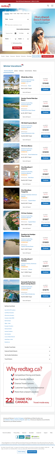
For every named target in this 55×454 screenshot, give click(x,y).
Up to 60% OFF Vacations (10, 310)
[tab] (7, 13)
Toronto (3, 56)
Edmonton (23, 56)
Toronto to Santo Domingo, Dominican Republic (27, 80)
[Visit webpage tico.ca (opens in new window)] (27, 437)
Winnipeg (29, 56)
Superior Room (32, 200)
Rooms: (7, 38)
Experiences (7, 342)
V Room (30, 269)
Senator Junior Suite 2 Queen (28, 110)
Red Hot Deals (8, 320)
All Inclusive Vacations (9, 315)
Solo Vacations (8, 334)
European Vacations (9, 326)
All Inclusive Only (17, 43)
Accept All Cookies (32, 451)
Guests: (20, 38)
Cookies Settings (21, 451)
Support (45, 432)
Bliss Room (31, 177)
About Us (24, 432)
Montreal (18, 56)
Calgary (7, 56)
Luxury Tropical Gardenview (28, 294)
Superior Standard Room (27, 246)
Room (29, 85)
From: (6, 19)
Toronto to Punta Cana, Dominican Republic (26, 126)
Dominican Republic (20, 419)
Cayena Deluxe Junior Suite (27, 133)
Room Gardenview (32, 154)
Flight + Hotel (7, 323)
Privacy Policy (16, 432)
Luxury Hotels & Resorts (10, 336)
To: (6, 24)
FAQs (51, 432)
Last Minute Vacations (9, 312)
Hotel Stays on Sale (9, 339)
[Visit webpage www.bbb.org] (20, 437)
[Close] (52, 447)
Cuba (28, 419)
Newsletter (31, 432)
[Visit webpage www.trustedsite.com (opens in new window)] (35, 437)
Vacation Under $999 (48, 56)
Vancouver (12, 56)
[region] (27, 449)
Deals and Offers (36, 56)
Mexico (12, 419)
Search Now (17, 48)
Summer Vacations (9, 331)
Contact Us (38, 432)
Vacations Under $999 (9, 318)
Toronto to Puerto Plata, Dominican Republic (27, 103)
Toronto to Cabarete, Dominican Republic (29, 195)
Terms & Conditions (7, 432)
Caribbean (7, 419)
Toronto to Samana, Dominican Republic (28, 264)
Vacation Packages (18, 418)
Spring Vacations (8, 328)
